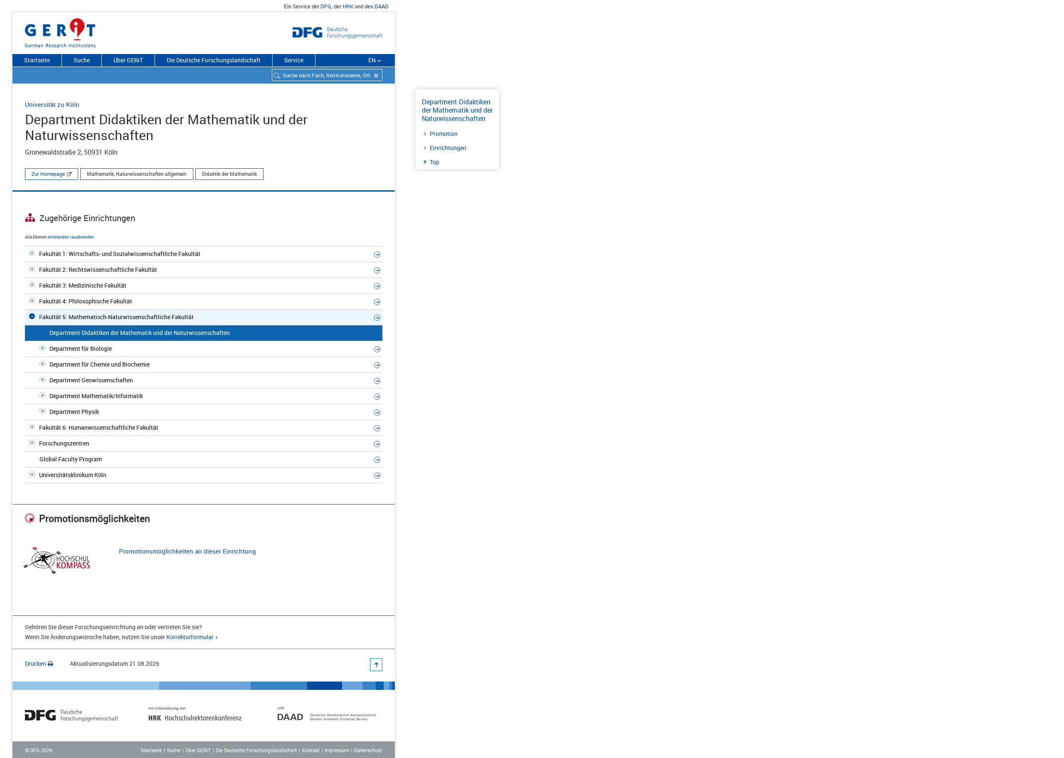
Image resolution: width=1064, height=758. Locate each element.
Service (293, 60)
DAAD (381, 6)
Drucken (35, 663)
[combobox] (327, 75)
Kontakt (311, 750)
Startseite (37, 60)
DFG (325, 6)
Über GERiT (128, 60)
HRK (347, 6)
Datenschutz (368, 750)
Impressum (337, 750)
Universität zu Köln (52, 104)
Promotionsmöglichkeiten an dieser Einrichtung (187, 551)
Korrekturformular (190, 637)
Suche (82, 60)
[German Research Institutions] (60, 31)
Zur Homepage (48, 173)
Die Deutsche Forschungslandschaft (214, 60)
